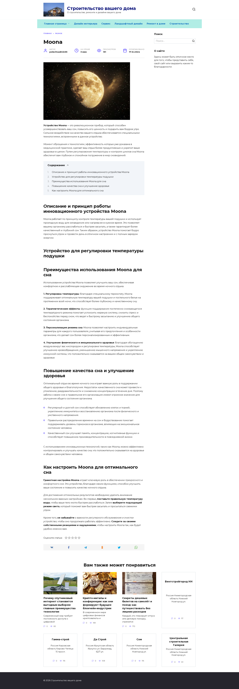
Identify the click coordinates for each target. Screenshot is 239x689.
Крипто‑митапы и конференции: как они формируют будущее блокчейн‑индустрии (98, 603)
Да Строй (99, 639)
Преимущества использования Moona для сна (79, 181)
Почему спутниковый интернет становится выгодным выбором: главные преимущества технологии (59, 605)
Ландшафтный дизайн (129, 23)
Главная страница (55, 23)
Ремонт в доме (156, 23)
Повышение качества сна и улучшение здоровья (80, 186)
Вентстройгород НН (179, 581)
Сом (139, 639)
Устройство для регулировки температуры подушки (83, 176)
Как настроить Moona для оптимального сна (77, 190)
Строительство (179, 23)
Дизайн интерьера (85, 23)
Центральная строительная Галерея (178, 641)
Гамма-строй (60, 639)
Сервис (105, 23)
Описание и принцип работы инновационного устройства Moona (90, 172)
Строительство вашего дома (101, 8)
